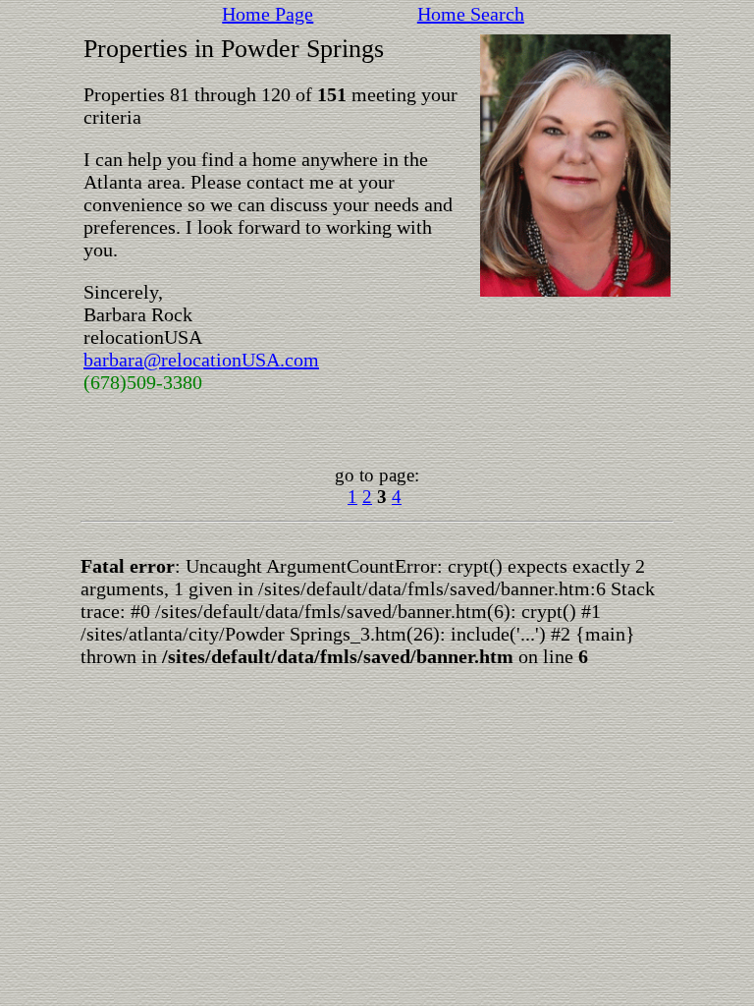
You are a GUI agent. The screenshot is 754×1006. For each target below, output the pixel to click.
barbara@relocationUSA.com (201, 359)
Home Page (267, 14)
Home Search (470, 14)
